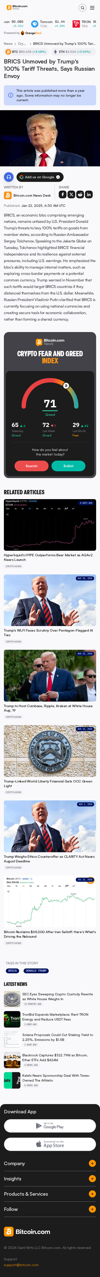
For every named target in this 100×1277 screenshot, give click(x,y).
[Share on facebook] (63, 194)
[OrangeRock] (31, 33)
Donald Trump (36, 970)
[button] (58, 177)
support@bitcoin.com (21, 1265)
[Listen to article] (9, 177)
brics (12, 970)
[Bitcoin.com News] (17, 8)
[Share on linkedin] (89, 194)
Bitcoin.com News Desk (32, 195)
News (8, 43)
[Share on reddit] (80, 194)
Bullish (69, 466)
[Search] (82, 8)
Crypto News (23, 43)
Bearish (31, 466)
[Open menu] (92, 8)
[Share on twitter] (71, 194)
